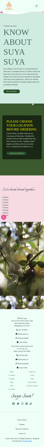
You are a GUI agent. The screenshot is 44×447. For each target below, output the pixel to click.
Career (32, 375)
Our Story (11, 389)
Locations (12, 375)
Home (12, 372)
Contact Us (32, 372)
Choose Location (32, 386)
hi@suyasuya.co (22, 334)
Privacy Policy (22, 420)
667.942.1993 (23, 355)
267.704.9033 (23, 330)
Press (32, 379)
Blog (11, 382)
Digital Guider (27, 441)
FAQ (11, 386)
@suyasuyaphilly (23, 338)
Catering (12, 379)
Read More (12, 91)
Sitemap (22, 424)
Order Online (32, 382)
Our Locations (17, 153)
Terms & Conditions (22, 429)
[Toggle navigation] (36, 6)
